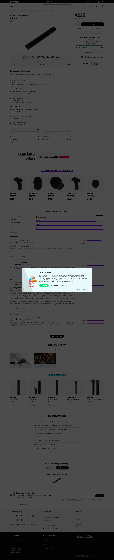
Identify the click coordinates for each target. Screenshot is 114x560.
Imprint (79, 289)
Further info (64, 285)
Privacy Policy (85, 289)
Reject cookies (55, 285)
